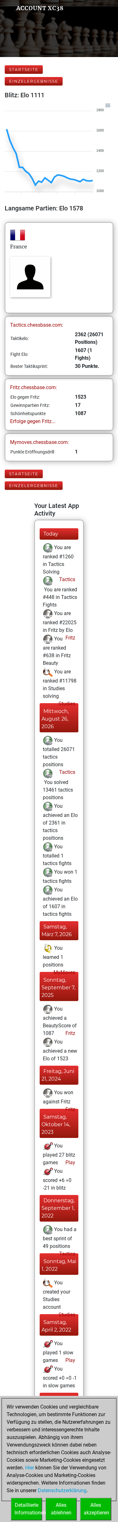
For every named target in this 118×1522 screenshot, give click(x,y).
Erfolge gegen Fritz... (32, 421)
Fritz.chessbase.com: (33, 387)
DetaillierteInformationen (28, 1509)
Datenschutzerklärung (62, 1490)
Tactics (66, 579)
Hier (29, 1468)
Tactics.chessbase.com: (36, 325)
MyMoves (63, 972)
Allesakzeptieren (96, 1509)
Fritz (69, 638)
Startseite (23, 69)
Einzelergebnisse (33, 81)
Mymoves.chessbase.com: (39, 442)
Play (69, 1162)
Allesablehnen (61, 1509)
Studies (66, 704)
